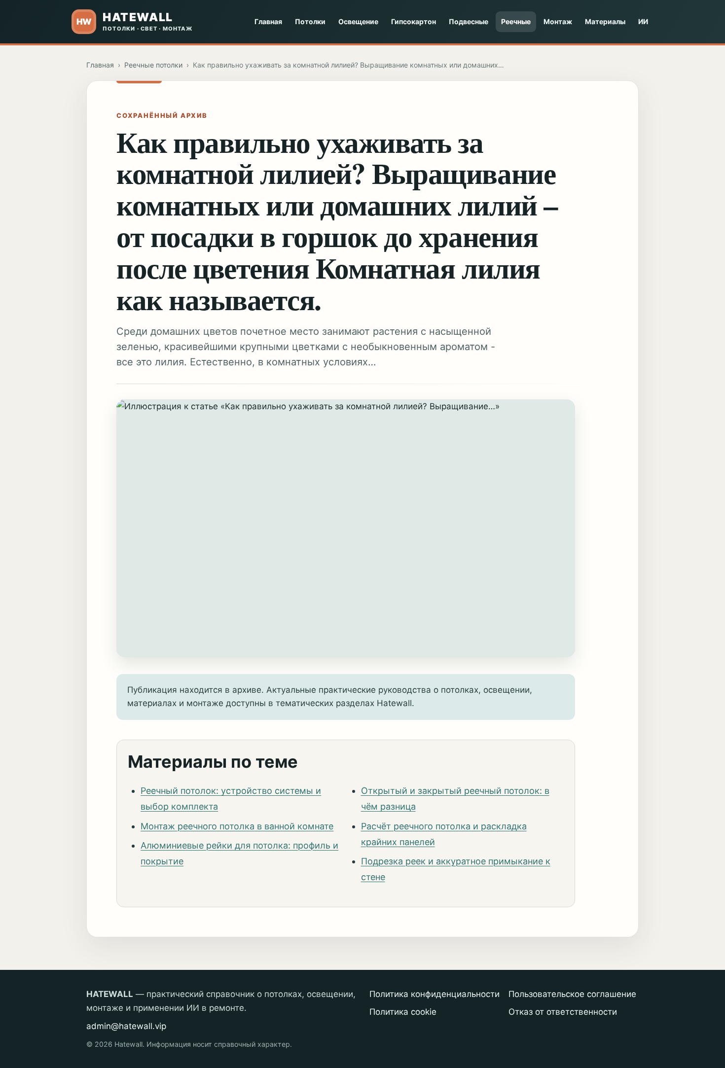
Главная (268, 21)
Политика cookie (402, 1012)
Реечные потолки (153, 65)
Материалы (605, 21)
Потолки (310, 21)
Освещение (358, 21)
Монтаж (558, 21)
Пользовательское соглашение (572, 994)
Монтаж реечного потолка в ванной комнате (237, 826)
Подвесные (468, 21)
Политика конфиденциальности (434, 994)
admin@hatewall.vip (126, 1026)
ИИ (643, 21)
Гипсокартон (413, 21)
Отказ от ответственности (562, 1012)
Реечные (516, 21)
